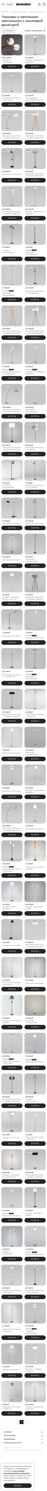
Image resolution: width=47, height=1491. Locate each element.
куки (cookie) (18, 1471)
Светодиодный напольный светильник (34, 99)
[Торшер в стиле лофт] (35, 619)
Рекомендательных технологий (16, 1473)
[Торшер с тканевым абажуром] (35, 1353)
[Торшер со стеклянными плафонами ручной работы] (12, 44)
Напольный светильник (11, 174)
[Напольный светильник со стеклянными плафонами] (35, 275)
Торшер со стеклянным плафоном (34, 373)
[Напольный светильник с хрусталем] (12, 82)
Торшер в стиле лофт (34, 638)
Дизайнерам (9, 1439)
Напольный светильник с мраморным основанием (11, 870)
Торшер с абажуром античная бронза (10, 1176)
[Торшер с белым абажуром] (12, 891)
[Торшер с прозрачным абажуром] (35, 1391)
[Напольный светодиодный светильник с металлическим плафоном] (35, 544)
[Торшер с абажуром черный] (35, 1197)
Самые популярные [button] (35, 31)
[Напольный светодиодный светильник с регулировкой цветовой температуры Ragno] (12, 275)
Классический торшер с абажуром (34, 715)
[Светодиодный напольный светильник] (35, 82)
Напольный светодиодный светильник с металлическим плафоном (31, 560)
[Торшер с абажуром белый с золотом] (12, 581)
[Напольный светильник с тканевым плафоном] (12, 196)
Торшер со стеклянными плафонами (7, 1253)
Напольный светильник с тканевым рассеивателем (34, 449)
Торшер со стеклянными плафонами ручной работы (9, 61)
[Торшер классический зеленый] (12, 1005)
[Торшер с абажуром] (12, 1353)
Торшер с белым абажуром (9, 908)
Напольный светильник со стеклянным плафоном (34, 487)
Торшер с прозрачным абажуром (34, 1408)
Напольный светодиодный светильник (31, 254)
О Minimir (8, 1432)
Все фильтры (8, 30)
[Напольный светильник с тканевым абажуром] (12, 120)
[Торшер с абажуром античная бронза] (12, 1159)
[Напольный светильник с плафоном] (12, 1391)
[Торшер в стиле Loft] (12, 1121)
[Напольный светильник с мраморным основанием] (12, 850)
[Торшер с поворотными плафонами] (12, 234)
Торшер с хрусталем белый (34, 908)
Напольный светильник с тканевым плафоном (11, 213)
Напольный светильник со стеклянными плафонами (34, 292)
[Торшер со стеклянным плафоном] (35, 353)
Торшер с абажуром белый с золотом (10, 598)
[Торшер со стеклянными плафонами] (12, 1236)
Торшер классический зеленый (11, 1021)
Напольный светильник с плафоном (11, 1408)
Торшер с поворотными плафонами (7, 252)
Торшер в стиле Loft (10, 1138)
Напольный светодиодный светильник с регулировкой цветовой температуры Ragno (11, 294)
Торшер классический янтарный (34, 868)
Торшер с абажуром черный (33, 1214)
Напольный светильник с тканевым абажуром (11, 137)
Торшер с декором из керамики (34, 61)
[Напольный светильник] (12, 158)
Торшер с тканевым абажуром (33, 1370)
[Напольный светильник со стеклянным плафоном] (35, 470)
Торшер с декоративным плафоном (31, 1332)
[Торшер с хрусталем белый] (35, 891)
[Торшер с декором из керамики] (35, 44)
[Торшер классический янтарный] (35, 850)
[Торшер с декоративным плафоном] (35, 1312)
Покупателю (9, 1435)
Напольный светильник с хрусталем (11, 99)
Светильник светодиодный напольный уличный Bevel (10, 487)
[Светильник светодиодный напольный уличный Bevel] (12, 470)
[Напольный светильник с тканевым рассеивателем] (35, 432)
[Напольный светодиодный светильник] (35, 234)
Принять (18, 1486)
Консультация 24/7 (13, 1443)
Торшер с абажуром (10, 1369)
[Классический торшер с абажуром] (35, 699)
